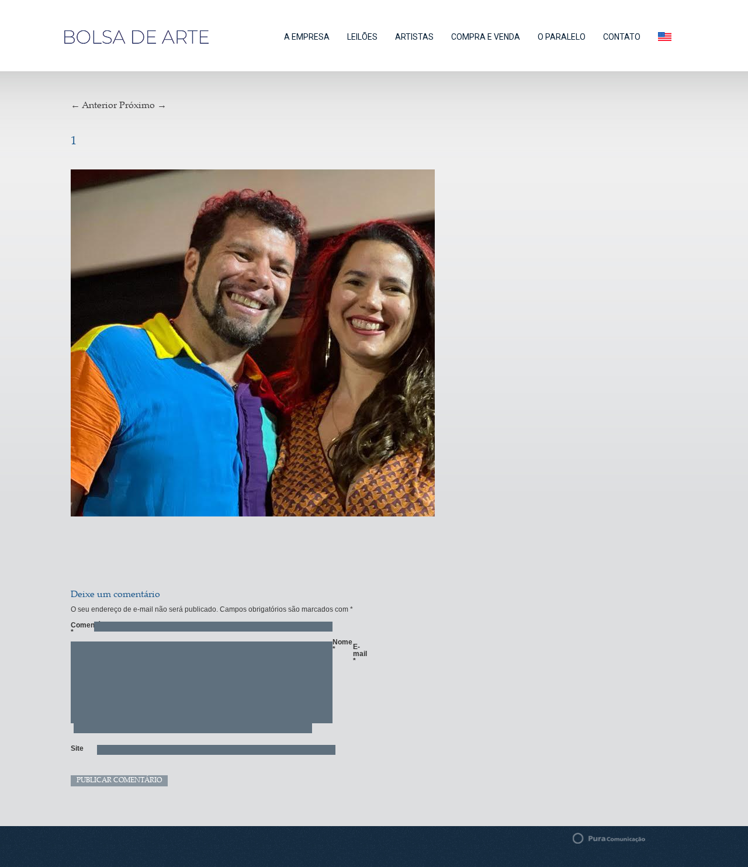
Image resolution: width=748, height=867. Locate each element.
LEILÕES (362, 36)
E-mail (359, 653)
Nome (338, 646)
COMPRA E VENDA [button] (485, 36)
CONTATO (621, 36)
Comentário (76, 629)
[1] (295, 344)
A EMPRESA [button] (307, 36)
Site (76, 748)
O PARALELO (562, 36)
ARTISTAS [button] (414, 36)
